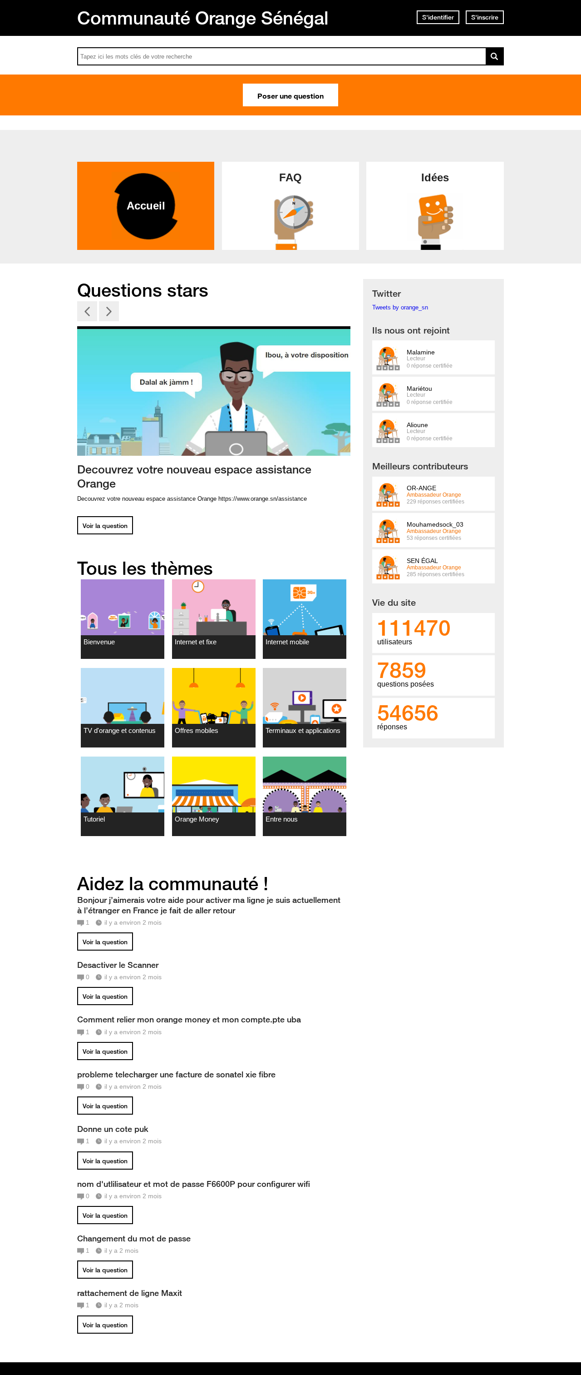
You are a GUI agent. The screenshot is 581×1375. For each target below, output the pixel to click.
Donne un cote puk (112, 1129)
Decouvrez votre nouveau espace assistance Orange (194, 476)
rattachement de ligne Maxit (129, 1293)
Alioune (417, 424)
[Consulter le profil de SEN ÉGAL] (388, 574)
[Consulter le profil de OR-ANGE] (388, 501)
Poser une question (290, 95)
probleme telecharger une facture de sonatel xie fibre (176, 1074)
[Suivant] (109, 312)
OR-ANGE (421, 488)
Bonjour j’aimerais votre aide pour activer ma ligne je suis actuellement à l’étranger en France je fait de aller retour (208, 905)
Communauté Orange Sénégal (203, 17)
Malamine (421, 352)
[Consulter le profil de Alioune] (388, 438)
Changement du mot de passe (134, 1238)
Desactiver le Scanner (117, 965)
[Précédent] (87, 312)
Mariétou (419, 388)
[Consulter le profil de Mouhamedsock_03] (388, 538)
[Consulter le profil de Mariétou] (388, 402)
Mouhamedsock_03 (435, 524)
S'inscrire (484, 17)
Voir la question (105, 526)
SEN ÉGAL (422, 561)
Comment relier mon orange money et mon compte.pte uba (189, 1019)
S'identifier (438, 17)
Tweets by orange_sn (400, 307)
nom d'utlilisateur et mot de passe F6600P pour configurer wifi (193, 1184)
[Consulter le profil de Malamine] (388, 365)
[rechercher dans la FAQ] (495, 56)
